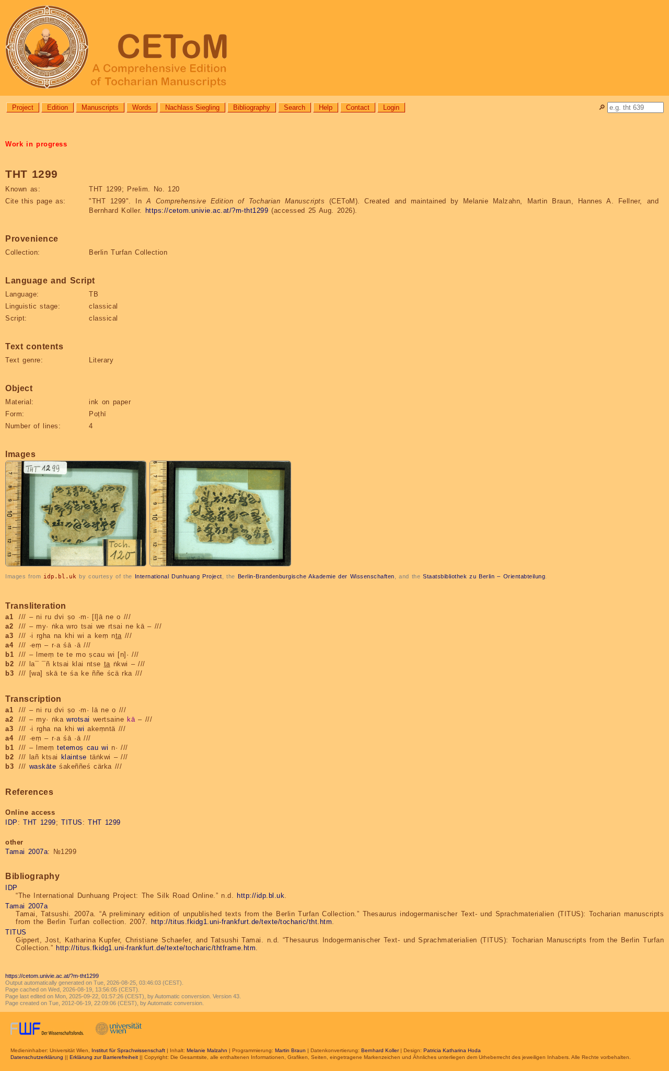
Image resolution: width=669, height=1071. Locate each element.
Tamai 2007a (26, 852)
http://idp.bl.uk (260, 895)
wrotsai (78, 719)
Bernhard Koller (380, 1050)
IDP (11, 822)
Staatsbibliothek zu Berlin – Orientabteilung (484, 576)
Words (142, 107)
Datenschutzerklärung (36, 1057)
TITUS (72, 822)
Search (294, 107)
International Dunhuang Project (178, 576)
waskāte (42, 766)
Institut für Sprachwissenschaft (128, 1050)
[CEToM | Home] (334, 48)
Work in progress (36, 144)
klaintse (74, 757)
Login (391, 107)
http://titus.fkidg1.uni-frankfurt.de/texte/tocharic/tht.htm (241, 922)
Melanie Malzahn (207, 1050)
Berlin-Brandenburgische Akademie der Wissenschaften (316, 576)
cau (93, 747)
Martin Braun (290, 1050)
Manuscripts (100, 107)
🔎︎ (601, 107)
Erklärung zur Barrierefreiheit (104, 1057)
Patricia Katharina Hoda (452, 1050)
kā (131, 719)
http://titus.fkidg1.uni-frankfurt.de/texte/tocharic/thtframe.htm (156, 948)
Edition (57, 107)
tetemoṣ (70, 747)
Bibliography (251, 107)
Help (325, 107)
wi (80, 729)
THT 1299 (39, 822)
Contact (358, 107)
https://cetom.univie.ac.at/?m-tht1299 (207, 210)
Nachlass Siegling (192, 107)
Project (22, 107)
